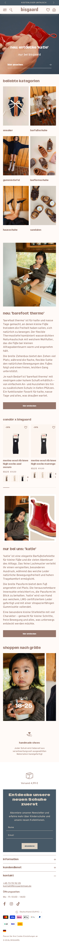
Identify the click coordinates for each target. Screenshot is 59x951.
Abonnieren (29, 846)
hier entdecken (29, 406)
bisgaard (14, 940)
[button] (11, 9)
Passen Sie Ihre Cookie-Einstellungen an (20, 936)
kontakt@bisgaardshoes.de (17, 886)
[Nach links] (5, 2)
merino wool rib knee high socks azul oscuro (15, 464)
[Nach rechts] (53, 2)
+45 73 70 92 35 (12, 883)
